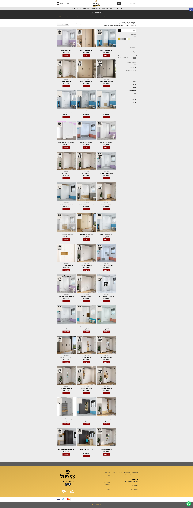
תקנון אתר (79, 8)
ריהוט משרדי (61, 16)
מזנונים (125, 16)
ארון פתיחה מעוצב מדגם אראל (66, 112)
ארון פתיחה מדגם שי (66, 81)
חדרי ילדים (132, 16)
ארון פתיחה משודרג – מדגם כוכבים (66, 327)
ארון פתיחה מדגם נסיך (86, 112)
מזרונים (108, 489)
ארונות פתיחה (95, 16)
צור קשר (73, 8)
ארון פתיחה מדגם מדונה (106, 357)
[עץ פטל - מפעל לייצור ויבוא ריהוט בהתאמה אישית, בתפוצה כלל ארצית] (96, 3)
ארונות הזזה (86, 16)
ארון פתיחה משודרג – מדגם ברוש (106, 327)
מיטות (103, 16)
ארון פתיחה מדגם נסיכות (66, 388)
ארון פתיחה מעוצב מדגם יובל (66, 204)
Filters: (132, 47)
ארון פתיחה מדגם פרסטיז (106, 449)
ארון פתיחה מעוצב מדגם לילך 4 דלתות (66, 142)
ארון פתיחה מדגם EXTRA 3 (86, 50)
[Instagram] (66, 484)
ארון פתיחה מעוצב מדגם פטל (66, 234)
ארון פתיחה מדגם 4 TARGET (106, 81)
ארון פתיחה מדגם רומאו (106, 388)
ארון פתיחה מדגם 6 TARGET (66, 357)
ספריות (134, 93)
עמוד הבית (133, 26)
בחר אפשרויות (106, 55)
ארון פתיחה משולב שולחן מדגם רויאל (66, 449)
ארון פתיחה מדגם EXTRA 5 (106, 234)
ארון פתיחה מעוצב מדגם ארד (66, 265)
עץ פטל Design (105, 8)
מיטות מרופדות (70, 16)
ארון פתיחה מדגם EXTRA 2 (106, 50)
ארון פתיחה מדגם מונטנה (86, 388)
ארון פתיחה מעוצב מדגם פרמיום (106, 296)
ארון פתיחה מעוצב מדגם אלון (106, 112)
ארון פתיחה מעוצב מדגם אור (106, 142)
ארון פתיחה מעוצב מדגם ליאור (106, 265)
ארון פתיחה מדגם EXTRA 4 (86, 81)
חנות (111, 8)
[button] (191, 9)
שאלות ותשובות (86, 8)
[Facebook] (69, 484)
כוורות (79, 16)
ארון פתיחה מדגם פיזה (86, 357)
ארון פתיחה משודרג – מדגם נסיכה (66, 296)
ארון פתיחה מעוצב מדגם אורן (86, 142)
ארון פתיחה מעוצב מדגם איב (86, 419)
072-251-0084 (133, 485)
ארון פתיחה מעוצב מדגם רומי (106, 173)
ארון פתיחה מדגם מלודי (66, 173)
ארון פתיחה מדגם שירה (86, 173)
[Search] (119, 3)
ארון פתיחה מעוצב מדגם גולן (86, 327)
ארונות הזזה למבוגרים (131, 70)
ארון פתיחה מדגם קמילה (106, 204)
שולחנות (134, 99)
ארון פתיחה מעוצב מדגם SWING (86, 204)
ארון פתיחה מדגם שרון (66, 50)
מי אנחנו (116, 8)
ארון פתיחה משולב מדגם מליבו (66, 419)
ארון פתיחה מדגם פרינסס (106, 419)
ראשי (121, 8)
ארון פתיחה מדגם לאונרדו (86, 265)
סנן (134, 57)
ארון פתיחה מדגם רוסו (86, 296)
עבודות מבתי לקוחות (96, 8)
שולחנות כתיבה (117, 16)
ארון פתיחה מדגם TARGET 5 (86, 234)
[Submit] (119, 30)
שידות (109, 16)
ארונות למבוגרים (132, 73)
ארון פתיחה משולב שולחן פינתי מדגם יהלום (86, 450)
